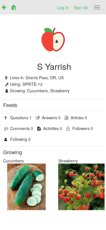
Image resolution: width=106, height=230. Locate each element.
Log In (63, 7)
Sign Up (81, 7)
